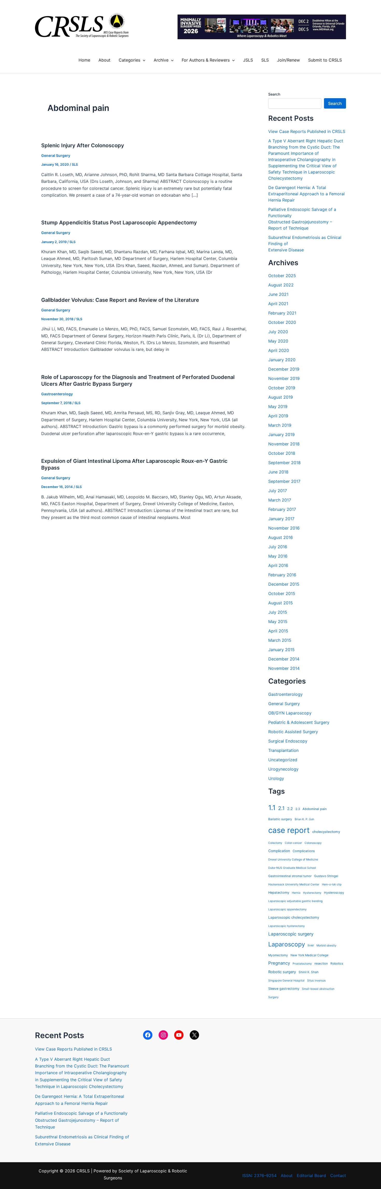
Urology (276, 778)
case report (289, 830)
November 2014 (284, 668)
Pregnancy (279, 963)
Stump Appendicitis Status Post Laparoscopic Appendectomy (119, 222)
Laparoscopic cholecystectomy (293, 917)
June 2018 (278, 472)
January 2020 (281, 359)
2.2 (290, 808)
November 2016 (284, 528)
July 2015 (277, 612)
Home (84, 60)
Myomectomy (278, 955)
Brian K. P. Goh (304, 819)
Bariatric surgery (280, 819)
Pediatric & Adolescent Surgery (298, 722)
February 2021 (282, 313)
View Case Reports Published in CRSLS (306, 131)
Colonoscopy (313, 843)
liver (311, 945)
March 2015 (279, 640)
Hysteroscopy (334, 892)
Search (274, 94)
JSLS (248, 60)
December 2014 (283, 659)
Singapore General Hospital (286, 980)
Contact (338, 1175)
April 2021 (278, 303)
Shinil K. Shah (309, 972)
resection (321, 963)
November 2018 (284, 443)
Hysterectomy (312, 892)
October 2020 (282, 322)
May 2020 (278, 341)
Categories (129, 60)
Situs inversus (316, 980)
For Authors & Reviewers (206, 60)
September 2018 (284, 462)
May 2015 (277, 621)
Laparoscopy (286, 944)
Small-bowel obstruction (318, 989)
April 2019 (278, 415)
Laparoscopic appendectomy (287, 909)
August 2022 (281, 285)
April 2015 (278, 630)
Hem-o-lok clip (332, 884)
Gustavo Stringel (326, 876)
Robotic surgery (282, 972)
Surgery (273, 997)
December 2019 (283, 369)
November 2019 (284, 378)
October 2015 (281, 593)
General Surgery (55, 155)
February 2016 (282, 574)
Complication (279, 851)
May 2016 (277, 556)
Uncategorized (282, 759)
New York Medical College (309, 955)
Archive (161, 60)
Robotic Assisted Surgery (293, 731)
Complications (304, 851)
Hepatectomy (278, 892)
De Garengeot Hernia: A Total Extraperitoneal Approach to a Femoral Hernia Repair (306, 194)
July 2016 (277, 546)
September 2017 (284, 481)
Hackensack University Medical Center (293, 884)
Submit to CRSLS (325, 60)
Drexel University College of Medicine (293, 859)
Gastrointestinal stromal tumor (290, 876)
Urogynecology (283, 769)
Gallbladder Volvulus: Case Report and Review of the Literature (120, 300)
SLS (265, 60)
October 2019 (281, 387)
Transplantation (283, 750)
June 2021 (278, 294)
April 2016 (278, 565)
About (104, 60)
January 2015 (281, 649)
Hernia (296, 892)
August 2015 (280, 602)
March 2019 (279, 425)
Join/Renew (288, 60)
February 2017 (282, 509)
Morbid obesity (326, 945)
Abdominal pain (314, 809)
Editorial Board (311, 1175)
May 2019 (277, 406)
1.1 (272, 808)
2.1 (281, 808)
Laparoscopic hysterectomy (286, 926)
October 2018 (281, 453)
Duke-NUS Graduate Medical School (292, 868)
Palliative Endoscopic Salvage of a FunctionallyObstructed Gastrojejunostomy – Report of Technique (81, 1120)
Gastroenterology (57, 394)
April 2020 (278, 350)
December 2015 (283, 584)
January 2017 (281, 518)
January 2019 (281, 434)
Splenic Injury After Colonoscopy (82, 145)
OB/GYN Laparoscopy (290, 713)
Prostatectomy (302, 963)
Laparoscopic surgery (291, 934)
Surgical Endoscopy (287, 741)
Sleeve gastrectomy (283, 989)
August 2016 (280, 537)
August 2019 (280, 397)
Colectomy (275, 843)
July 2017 (277, 490)
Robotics (336, 963)
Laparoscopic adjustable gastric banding (295, 901)
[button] (142, 60)
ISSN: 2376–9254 (259, 1175)
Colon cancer (293, 843)
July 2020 (278, 331)
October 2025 (282, 275)
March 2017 (279, 500)
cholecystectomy (326, 832)
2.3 (297, 809)
